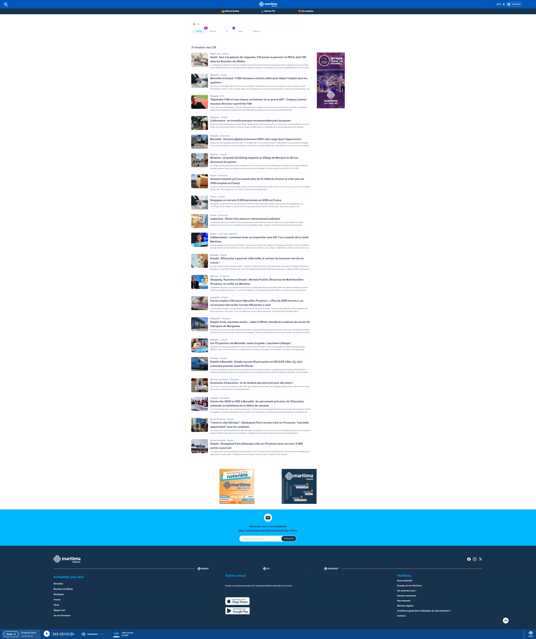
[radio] (203, 568)
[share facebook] (469, 559)
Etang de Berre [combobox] (28, 632)
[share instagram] (475, 559)
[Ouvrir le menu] (20, 4)
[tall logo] (268, 4)
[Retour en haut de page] (505, 620)
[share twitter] (480, 559)
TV (227, 31)
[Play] (46, 633)
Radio (240, 31)
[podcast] (331, 568)
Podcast (213, 31)
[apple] (237, 601)
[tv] (266, 568)
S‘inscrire (288, 538)
